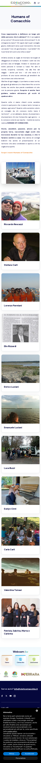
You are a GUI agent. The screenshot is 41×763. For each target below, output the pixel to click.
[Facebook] (2, 696)
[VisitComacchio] (20, 3)
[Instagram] (15, 696)
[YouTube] (10, 696)
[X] (6, 696)
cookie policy (12, 731)
